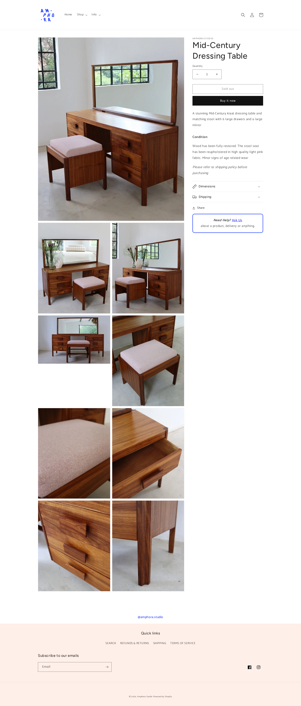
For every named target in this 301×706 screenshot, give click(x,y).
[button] (82, 14)
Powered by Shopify (162, 696)
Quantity (197, 66)
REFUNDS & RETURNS (134, 643)
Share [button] (201, 208)
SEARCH (110, 643)
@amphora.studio (150, 617)
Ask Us (237, 220)
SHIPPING (159, 643)
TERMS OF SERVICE (183, 643)
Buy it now (228, 100)
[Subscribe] (106, 667)
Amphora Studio (144, 696)
